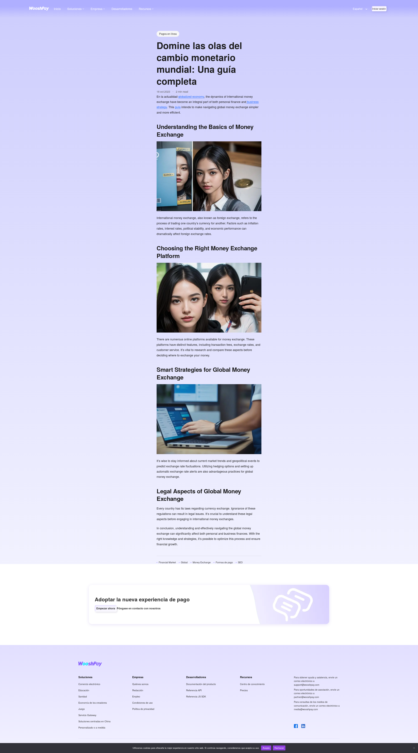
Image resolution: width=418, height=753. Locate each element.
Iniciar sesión (379, 8)
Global (184, 562)
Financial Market (167, 562)
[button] (106, 608)
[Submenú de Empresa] (104, 9)
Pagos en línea (168, 34)
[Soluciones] (83, 9)
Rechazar (279, 747)
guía (178, 107)
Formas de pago (224, 562)
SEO (240, 562)
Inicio (57, 9)
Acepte (266, 747)
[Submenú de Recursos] (153, 9)
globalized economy (191, 96)
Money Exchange (202, 562)
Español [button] (357, 9)
